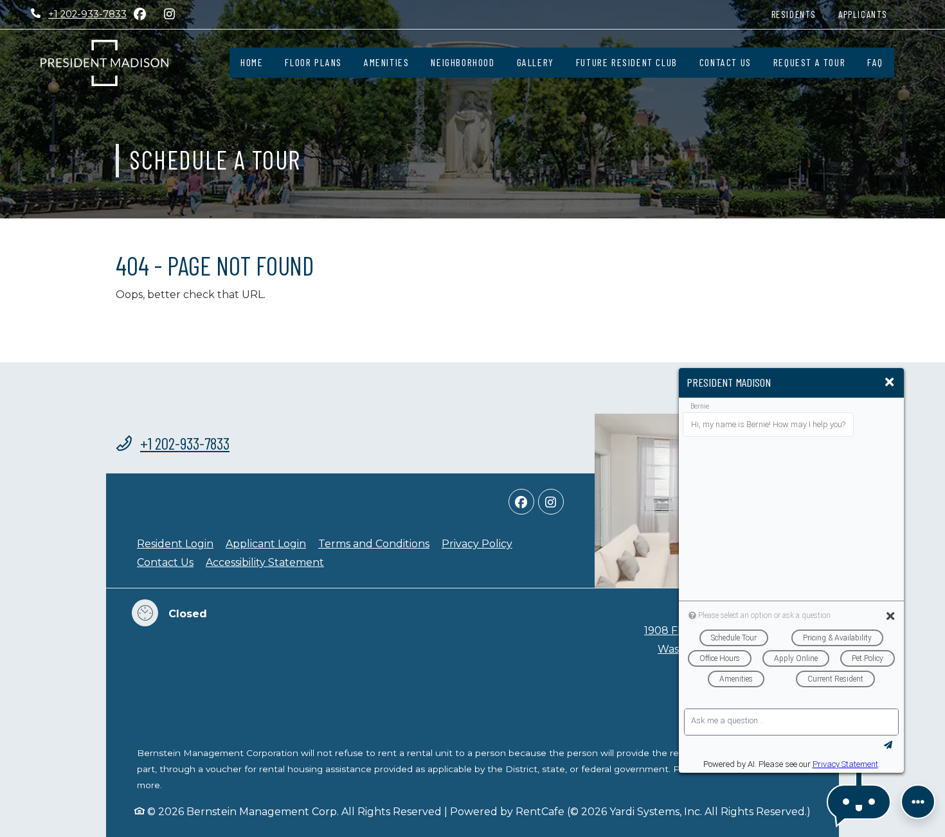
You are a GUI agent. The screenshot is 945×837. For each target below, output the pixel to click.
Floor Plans (313, 62)
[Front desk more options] (918, 801)
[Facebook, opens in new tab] (139, 14)
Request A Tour (809, 62)
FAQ (875, 62)
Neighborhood (462, 62)
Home (251, 62)
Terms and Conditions (373, 543)
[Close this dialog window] (889, 382)
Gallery (535, 62)
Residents (799, 14)
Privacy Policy (477, 543)
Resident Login (175, 543)
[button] (858, 802)
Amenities (386, 62)
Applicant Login (266, 543)
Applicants (868, 14)
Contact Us (725, 62)
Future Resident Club (627, 62)
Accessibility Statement (265, 562)
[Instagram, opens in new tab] (169, 14)
